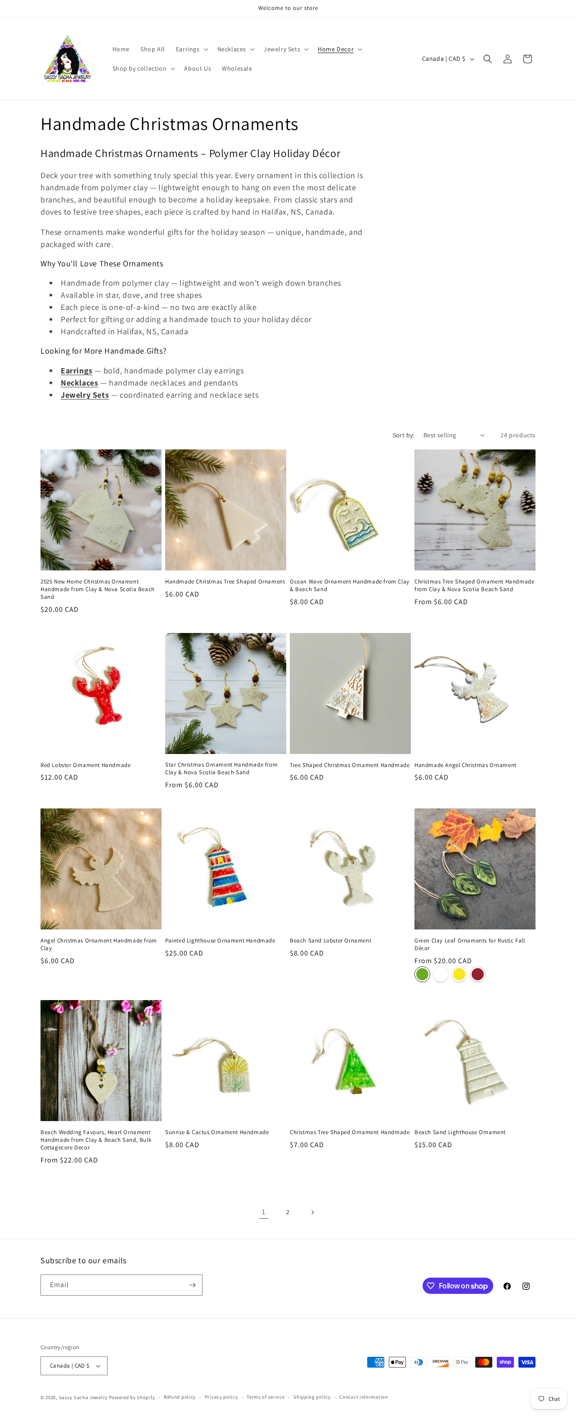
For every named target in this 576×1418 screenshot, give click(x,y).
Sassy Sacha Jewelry (83, 1397)
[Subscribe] (192, 1285)
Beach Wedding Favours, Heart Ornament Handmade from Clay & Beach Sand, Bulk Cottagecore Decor (95, 1140)
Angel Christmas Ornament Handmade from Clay (98, 944)
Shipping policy (312, 1397)
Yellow (459, 974)
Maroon (478, 974)
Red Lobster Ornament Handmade (85, 765)
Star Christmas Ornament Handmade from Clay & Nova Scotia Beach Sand (221, 768)
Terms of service (265, 1397)
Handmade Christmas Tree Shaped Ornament (225, 581)
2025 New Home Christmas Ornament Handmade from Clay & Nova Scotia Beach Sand (97, 589)
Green (422, 974)
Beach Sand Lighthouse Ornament (460, 1132)
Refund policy (180, 1397)
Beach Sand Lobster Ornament (330, 940)
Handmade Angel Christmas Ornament (465, 765)
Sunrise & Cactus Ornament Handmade (217, 1132)
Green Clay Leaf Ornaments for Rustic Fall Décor (469, 944)
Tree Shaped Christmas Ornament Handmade (350, 765)
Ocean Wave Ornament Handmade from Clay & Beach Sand (350, 585)
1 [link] (264, 1211)
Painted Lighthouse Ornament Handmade (220, 940)
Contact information (363, 1397)
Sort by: (403, 435)
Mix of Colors (441, 974)
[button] (191, 49)
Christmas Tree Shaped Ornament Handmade (350, 1132)
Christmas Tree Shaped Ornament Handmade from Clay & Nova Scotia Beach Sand (474, 585)
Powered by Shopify (132, 1397)
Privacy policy (221, 1397)
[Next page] (312, 1212)
